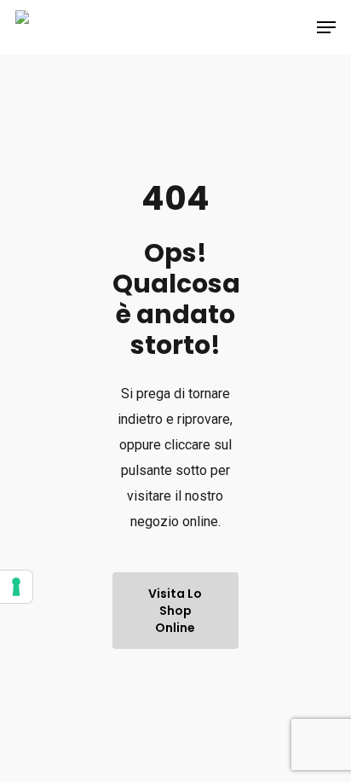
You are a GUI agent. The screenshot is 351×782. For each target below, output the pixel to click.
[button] (326, 27)
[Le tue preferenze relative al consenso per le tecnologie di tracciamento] (16, 587)
